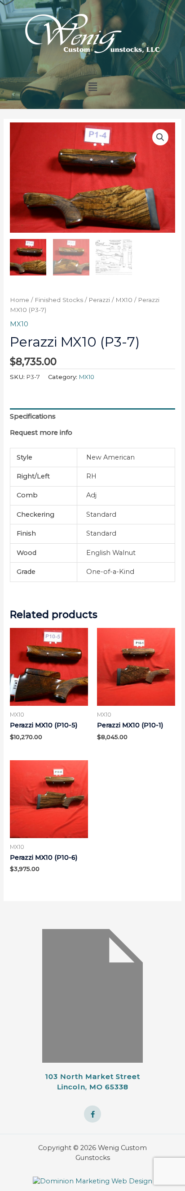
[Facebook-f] (92, 1114)
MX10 (123, 299)
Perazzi (99, 299)
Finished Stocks (59, 299)
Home (19, 299)
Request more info (41, 433)
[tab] (92, 416)
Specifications (33, 416)
